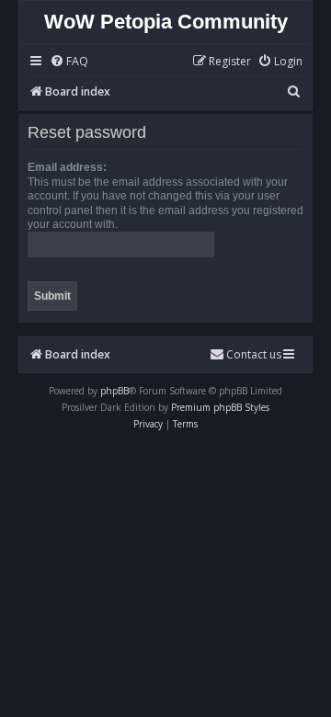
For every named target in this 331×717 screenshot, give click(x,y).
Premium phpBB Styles (220, 407)
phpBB (114, 390)
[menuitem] (69, 62)
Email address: (67, 167)
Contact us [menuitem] (253, 354)
